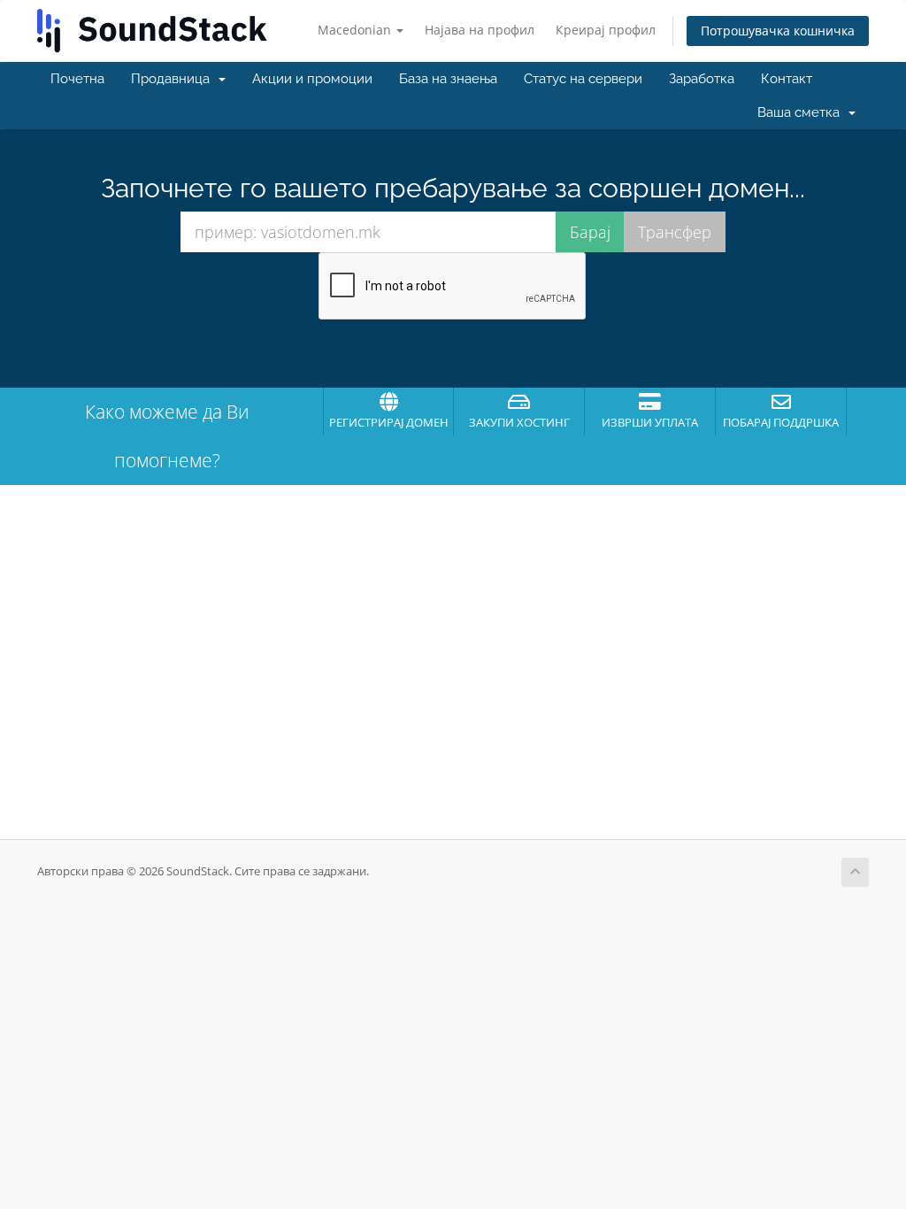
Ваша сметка (802, 112)
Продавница (174, 79)
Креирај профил (606, 29)
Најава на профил (479, 29)
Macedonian (356, 29)
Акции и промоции (312, 79)
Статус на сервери (583, 79)
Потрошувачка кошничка (778, 30)
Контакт (786, 79)
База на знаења (448, 79)
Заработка (701, 79)
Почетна (77, 79)
